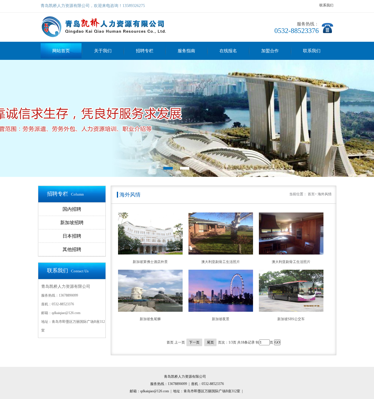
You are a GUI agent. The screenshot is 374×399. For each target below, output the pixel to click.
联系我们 (326, 5)
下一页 (194, 342)
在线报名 (228, 50)
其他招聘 (72, 249)
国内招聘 (72, 209)
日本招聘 (72, 236)
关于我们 (103, 50)
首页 (311, 194)
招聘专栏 (144, 50)
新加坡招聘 (72, 222)
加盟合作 (270, 50)
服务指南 (186, 50)
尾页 (210, 342)
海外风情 (325, 194)
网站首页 (61, 50)
